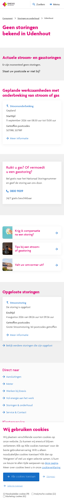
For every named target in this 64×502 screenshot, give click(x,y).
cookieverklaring (51, 467)
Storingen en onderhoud (28, 18)
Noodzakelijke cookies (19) (17, 494)
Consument (7, 18)
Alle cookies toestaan (23, 476)
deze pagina (51, 463)
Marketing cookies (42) (16, 496)
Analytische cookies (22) (45, 494)
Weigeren (50, 476)
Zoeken (40, 4)
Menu (56, 4)
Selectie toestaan (15, 486)
